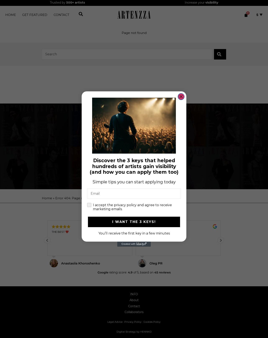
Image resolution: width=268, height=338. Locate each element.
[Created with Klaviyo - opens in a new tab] (134, 244)
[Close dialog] (181, 96)
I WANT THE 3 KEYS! (134, 222)
